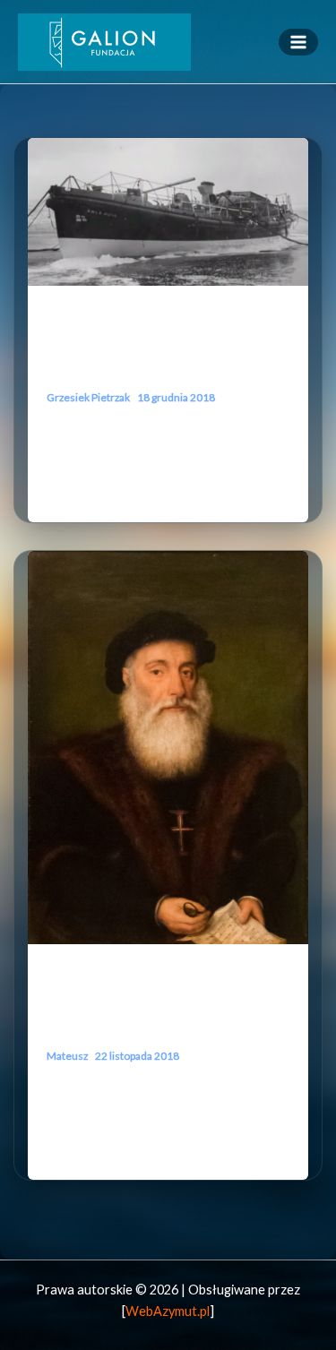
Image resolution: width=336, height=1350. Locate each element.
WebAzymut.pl (167, 1311)
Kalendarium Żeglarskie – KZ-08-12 (166, 358)
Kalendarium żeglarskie (106, 316)
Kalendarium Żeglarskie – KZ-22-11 (166, 1015)
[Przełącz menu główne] (298, 42)
